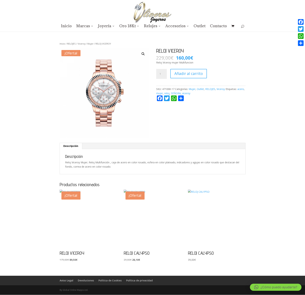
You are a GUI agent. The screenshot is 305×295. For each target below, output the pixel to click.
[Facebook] (300, 21)
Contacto (218, 26)
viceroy (186, 93)
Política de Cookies (110, 280)
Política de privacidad (139, 280)
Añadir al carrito (188, 73)
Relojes (150, 26)
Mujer (90, 43)
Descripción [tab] (70, 146)
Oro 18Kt (127, 26)
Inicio (66, 26)
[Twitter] (300, 29)
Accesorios (175, 26)
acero (240, 89)
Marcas (83, 26)
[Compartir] (300, 43)
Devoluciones (86, 280)
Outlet (200, 26)
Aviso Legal (66, 280)
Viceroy (81, 43)
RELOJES (71, 43)
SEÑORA (176, 93)
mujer (159, 93)
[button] (143, 54)
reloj (166, 93)
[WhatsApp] (300, 36)
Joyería (104, 26)
